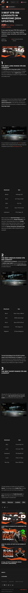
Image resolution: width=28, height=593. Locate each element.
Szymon (3, 27)
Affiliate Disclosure (19, 581)
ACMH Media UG (23, 589)
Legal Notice (11, 581)
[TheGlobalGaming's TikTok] (11, 585)
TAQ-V (19, 142)
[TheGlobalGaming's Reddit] (13, 585)
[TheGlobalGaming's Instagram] (7, 585)
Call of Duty (12, 6)
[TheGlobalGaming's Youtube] (4, 585)
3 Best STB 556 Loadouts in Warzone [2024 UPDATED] (13, 9)
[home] (3, 2)
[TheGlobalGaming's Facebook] (2, 585)
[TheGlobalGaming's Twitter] (9, 585)
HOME (3, 6)
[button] (24, 2)
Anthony (12, 25)
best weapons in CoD (17, 146)
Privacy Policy (4, 581)
